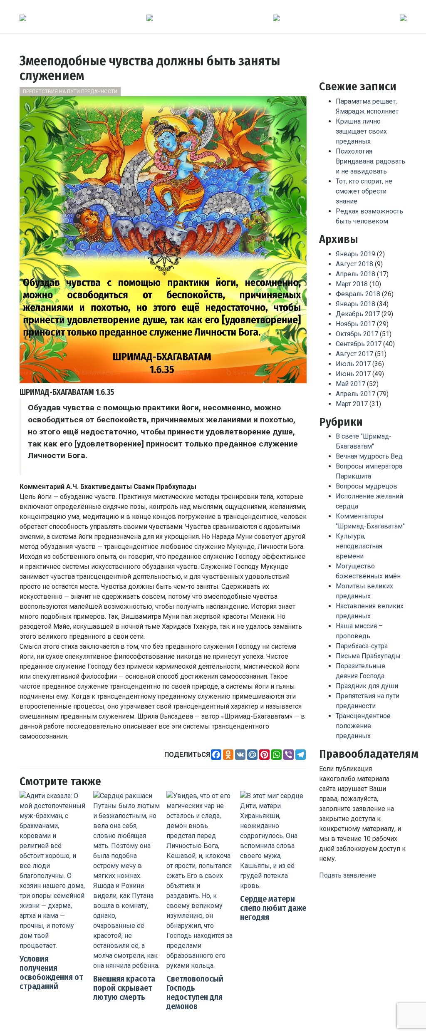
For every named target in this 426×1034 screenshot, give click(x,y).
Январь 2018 (355, 304)
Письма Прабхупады (368, 656)
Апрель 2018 (355, 274)
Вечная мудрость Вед (369, 456)
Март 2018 (352, 284)
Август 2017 (354, 354)
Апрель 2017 (355, 394)
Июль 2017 (353, 364)
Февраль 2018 (358, 294)
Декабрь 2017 (358, 314)
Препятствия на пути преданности (70, 91)
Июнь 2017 (353, 374)
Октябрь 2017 (357, 334)
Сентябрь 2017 (358, 344)
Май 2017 (350, 384)
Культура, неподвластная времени (359, 546)
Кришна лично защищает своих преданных (361, 131)
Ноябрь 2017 (355, 324)
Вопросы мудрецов (366, 486)
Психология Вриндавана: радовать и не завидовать (370, 161)
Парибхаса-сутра (362, 646)
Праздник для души (367, 686)
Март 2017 (352, 404)
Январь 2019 (355, 254)
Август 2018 (354, 264)
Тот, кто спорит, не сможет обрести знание (364, 191)
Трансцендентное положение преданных (363, 726)
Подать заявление (347, 875)
